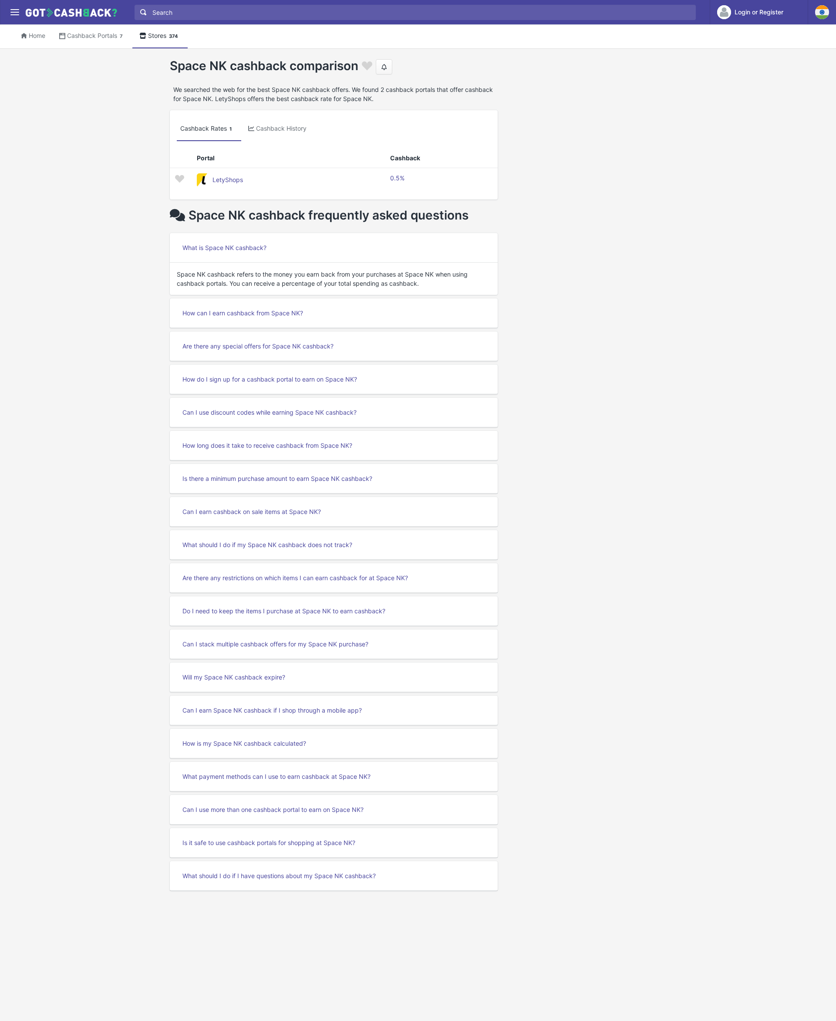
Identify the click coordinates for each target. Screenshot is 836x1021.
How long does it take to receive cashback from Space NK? (267, 445)
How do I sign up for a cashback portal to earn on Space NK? (269, 379)
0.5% (397, 178)
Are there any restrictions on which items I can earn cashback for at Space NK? (295, 577)
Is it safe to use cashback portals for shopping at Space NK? (268, 842)
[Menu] (14, 12)
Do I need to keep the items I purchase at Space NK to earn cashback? (283, 611)
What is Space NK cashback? (224, 247)
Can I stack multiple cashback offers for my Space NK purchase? (275, 644)
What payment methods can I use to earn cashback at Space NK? (276, 776)
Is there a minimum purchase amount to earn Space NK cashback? (277, 478)
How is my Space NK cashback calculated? (244, 743)
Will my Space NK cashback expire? (233, 677)
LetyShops (227, 179)
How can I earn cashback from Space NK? (242, 313)
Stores (163, 35)
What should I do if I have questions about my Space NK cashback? (279, 875)
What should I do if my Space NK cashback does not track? (267, 544)
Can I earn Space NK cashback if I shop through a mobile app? (272, 710)
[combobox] (413, 12)
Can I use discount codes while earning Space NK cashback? (269, 412)
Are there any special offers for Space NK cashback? (258, 346)
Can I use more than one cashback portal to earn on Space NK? (273, 809)
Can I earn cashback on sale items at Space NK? (251, 511)
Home (37, 35)
